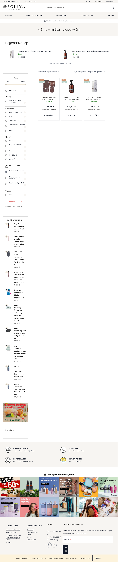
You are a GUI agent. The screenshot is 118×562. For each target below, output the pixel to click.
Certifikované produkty (17, 184)
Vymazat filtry (14, 201)
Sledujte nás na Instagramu (61, 474)
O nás (8, 542)
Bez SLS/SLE (17, 159)
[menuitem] (8, 15)
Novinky (29, 537)
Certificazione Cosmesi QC (17, 126)
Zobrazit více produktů (58, 63)
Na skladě (17, 91)
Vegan (17, 141)
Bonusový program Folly (13, 539)
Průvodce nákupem (13, 530)
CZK (86, 1)
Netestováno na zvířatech (17, 178)
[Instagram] (54, 544)
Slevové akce (31, 540)
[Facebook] (48, 544)
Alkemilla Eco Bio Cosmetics (17, 101)
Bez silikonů (17, 155)
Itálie (17, 195)
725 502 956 (32, 1)
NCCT (17, 131)
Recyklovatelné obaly (17, 172)
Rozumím (98, 558)
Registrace (110, 1)
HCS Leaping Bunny (17, 112)
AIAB (17, 116)
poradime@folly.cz (13, 1)
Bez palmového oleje (17, 146)
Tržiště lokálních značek (32, 533)
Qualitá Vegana (17, 121)
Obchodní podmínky (13, 535)
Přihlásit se (66, 549)
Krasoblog (30, 530)
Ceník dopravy (11, 533)
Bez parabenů (17, 151)
